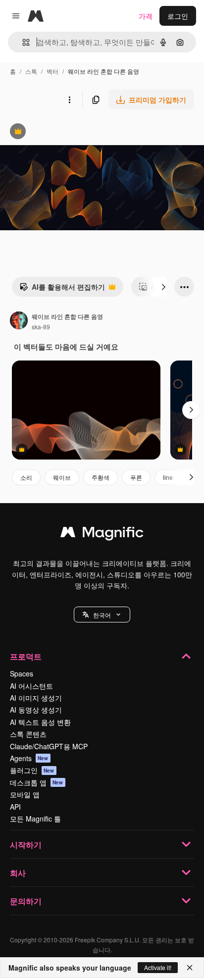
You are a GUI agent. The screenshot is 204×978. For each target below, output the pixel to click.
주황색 (100, 477)
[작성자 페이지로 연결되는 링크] (19, 321)
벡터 (52, 71)
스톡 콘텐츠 (28, 734)
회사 (18, 872)
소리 (26, 477)
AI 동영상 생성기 (36, 710)
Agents (29, 758)
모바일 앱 (25, 794)
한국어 (102, 615)
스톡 (31, 71)
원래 (57, 132)
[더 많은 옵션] (69, 99)
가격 (146, 16)
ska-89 (41, 326)
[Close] (190, 968)
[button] (102, 614)
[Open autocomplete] (22, 42)
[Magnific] (102, 534)
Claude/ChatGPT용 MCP (49, 746)
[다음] (163, 287)
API (15, 807)
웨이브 (62, 477)
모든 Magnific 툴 (35, 819)
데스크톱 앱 (36, 782)
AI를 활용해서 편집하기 (62, 289)
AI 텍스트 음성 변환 (40, 722)
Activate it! (157, 967)
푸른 (136, 477)
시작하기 (26, 844)
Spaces (21, 673)
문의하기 (26, 901)
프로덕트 (26, 656)
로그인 (177, 16)
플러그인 (32, 770)
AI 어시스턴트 (31, 686)
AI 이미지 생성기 (36, 698)
